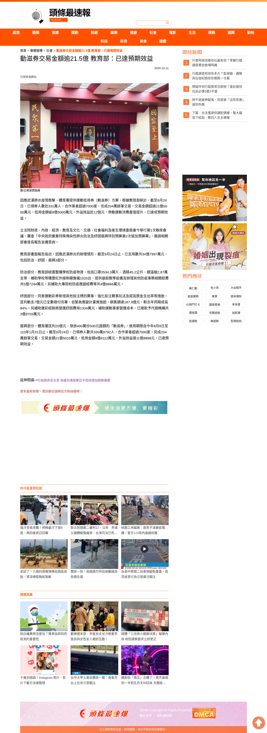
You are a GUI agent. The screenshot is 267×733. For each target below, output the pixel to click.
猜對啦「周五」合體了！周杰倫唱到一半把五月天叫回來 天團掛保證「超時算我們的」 (144, 683)
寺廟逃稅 (214, 312)
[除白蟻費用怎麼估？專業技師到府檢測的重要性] (44, 616)
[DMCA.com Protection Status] (204, 712)
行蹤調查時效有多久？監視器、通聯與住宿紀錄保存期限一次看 (217, 76)
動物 (250, 33)
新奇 (123, 41)
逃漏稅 (193, 321)
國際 (231, 33)
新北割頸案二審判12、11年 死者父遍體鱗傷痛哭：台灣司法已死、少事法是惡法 (94, 533)
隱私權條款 (164, 715)
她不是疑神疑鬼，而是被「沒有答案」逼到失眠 (218, 102)
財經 (94, 33)
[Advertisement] (94, 453)
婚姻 (35, 33)
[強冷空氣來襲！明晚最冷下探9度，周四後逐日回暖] (44, 510)
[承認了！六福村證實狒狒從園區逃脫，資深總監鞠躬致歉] (44, 554)
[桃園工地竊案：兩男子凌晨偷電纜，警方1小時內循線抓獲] (145, 510)
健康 (133, 33)
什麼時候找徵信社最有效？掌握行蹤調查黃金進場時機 (217, 63)
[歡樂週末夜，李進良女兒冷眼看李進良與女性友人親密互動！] (94, 616)
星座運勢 (193, 296)
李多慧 (236, 304)
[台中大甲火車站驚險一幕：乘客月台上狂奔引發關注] (94, 660)
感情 (16, 33)
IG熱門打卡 (193, 304)
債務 (211, 33)
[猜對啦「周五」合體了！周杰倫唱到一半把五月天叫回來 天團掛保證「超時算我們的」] (145, 660)
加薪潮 (236, 312)
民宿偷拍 (236, 321)
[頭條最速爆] (57, 14)
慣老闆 (193, 312)
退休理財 (236, 296)
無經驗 (215, 321)
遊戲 (162, 41)
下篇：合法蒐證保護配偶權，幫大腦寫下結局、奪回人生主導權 (217, 115)
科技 (104, 41)
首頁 (23, 50)
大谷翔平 (236, 287)
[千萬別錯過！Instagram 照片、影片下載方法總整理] (44, 660)
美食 (143, 41)
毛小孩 (215, 287)
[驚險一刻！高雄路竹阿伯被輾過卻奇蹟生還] (94, 554)
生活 (192, 33)
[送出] (167, 22)
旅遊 (55, 33)
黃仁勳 (193, 288)
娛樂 (113, 33)
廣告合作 (145, 715)
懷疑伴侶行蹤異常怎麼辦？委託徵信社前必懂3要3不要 (217, 89)
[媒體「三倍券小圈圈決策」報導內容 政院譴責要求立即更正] (145, 616)
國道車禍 (214, 304)
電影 (172, 33)
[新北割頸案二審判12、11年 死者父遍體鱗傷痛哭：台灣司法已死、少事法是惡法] (94, 510)
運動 (74, 33)
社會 (153, 33)
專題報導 (36, 50)
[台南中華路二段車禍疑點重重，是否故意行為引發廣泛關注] (145, 554)
